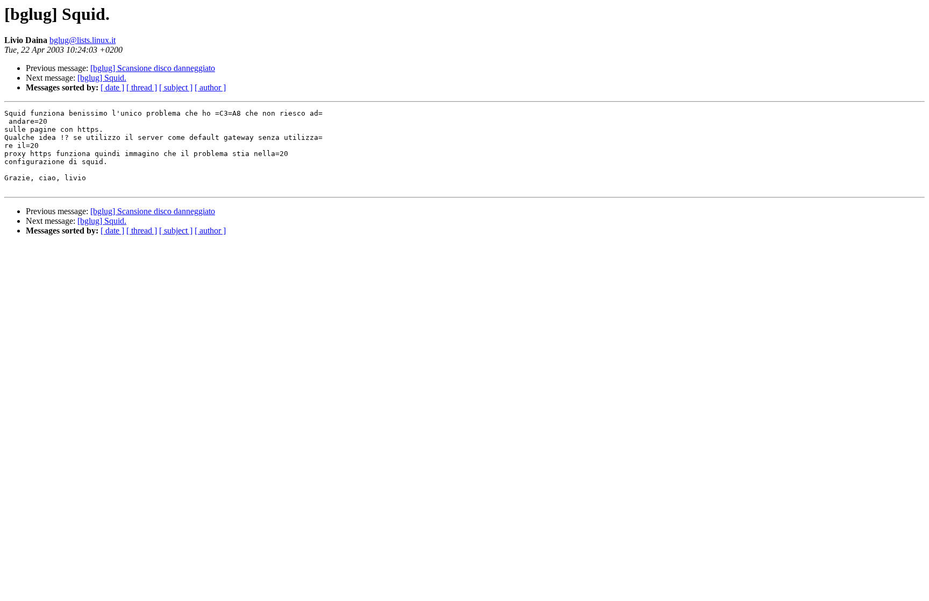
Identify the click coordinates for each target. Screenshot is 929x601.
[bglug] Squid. (101, 77)
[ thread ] (141, 87)
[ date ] (112, 87)
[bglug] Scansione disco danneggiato (152, 68)
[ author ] (210, 87)
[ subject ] (175, 87)
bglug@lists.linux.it (82, 40)
